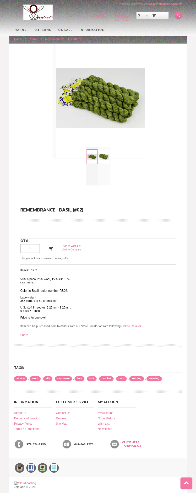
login (151, 3)
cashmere (63, 378)
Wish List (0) (98, 13)
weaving (154, 378)
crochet (106, 378)
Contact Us (63, 413)
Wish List (103, 423)
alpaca (20, 378)
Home (18, 39)
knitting (137, 378)
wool (35, 378)
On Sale (65, 30)
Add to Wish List (72, 245)
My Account (98, 16)
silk (48, 378)
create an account (170, 3)
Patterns (42, 30)
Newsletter (105, 429)
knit (91, 378)
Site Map (61, 423)
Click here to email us (131, 444)
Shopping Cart (121, 13)
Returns (61, 418)
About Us (20, 413)
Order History (106, 418)
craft (121, 378)
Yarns (20, 30)
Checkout (123, 16)
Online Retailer (131, 326)
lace (79, 378)
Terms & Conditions (26, 429)
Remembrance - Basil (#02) (63, 39)
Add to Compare (71, 249)
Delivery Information (27, 418)
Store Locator (121, 20)
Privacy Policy (23, 423)
